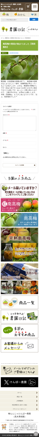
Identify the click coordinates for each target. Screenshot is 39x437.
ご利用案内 (19, 401)
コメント (6, 114)
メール (5, 140)
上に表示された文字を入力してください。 (15, 157)
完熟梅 (8, 94)
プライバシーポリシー (19, 409)
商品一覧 (19, 396)
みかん (21, 14)
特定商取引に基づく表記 (19, 405)
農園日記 (4, 53)
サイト (5, 147)
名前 (5, 133)
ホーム (20, 392)
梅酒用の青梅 (29, 86)
